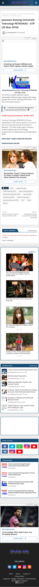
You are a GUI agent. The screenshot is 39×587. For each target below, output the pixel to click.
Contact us (26, 574)
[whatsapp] (19, 446)
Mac (23, 200)
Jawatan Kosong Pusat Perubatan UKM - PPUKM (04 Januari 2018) (21, 483)
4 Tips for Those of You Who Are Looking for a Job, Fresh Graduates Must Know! (22, 391)
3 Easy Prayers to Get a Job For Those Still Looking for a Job (21, 406)
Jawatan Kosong (21, 188)
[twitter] (12, 446)
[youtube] (34, 446)
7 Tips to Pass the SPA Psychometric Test (22, 370)
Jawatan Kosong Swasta (26, 191)
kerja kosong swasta (23, 197)
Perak (29, 200)
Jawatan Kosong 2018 (9, 191)
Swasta (9, 14)
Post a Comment (8, 240)
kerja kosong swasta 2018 (10, 200)
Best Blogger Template (19, 581)
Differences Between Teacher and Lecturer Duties (20, 383)
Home (4, 14)
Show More (33, 366)
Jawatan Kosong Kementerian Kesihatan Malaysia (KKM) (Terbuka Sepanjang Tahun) (22, 492)
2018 (11, 188)
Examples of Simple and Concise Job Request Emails (20, 399)
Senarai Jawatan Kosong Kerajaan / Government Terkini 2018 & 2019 (19, 465)
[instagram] (27, 446)
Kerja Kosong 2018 (8, 197)
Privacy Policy (19, 576)
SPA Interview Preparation (17, 376)
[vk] (5, 452)
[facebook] (5, 446)
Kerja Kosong (7, 90)
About (18, 574)
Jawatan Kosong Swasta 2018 (11, 194)
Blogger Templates (17, 579)
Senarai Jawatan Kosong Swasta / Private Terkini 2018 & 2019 (21, 474)
